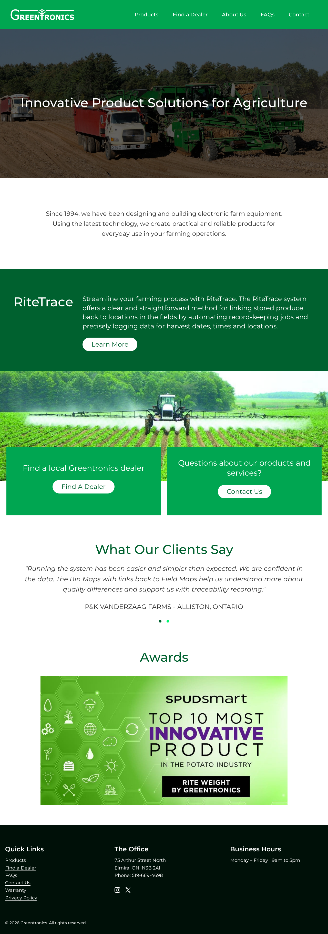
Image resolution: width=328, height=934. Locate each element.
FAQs (11, 875)
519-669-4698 (147, 875)
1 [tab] (160, 621)
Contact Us (244, 492)
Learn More (109, 344)
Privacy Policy (21, 898)
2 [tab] (167, 621)
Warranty (15, 890)
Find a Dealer (20, 868)
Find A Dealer (83, 486)
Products (15, 860)
